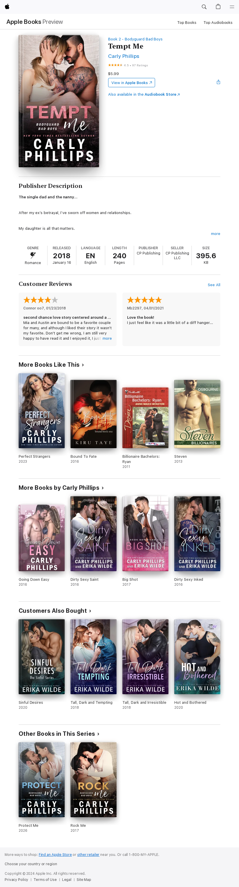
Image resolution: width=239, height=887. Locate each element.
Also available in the (142, 94)
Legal (66, 880)
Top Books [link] (186, 22)
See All (214, 285)
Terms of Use (45, 880)
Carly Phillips (124, 56)
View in (129, 83)
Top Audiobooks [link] (218, 22)
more (215, 233)
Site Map (84, 880)
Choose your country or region (31, 864)
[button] (204, 7)
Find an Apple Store (55, 855)
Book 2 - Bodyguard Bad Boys (135, 39)
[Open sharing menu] (218, 82)
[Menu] (232, 7)
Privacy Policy (16, 880)
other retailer (88, 855)
